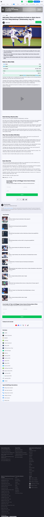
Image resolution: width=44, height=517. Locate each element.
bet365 (5, 332)
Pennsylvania (31, 461)
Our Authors (17, 479)
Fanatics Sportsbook (8, 335)
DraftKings (6, 340)
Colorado (30, 458)
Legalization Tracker (32, 450)
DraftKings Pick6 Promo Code (6, 502)
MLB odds (37, 75)
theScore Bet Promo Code (5, 495)
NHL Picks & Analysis (19, 457)
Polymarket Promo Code (5, 483)
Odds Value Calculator (8, 390)
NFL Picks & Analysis (18, 449)
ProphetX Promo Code (5, 491)
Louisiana (30, 453)
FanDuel (24, 75)
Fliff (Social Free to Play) (8, 348)
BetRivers (6, 353)
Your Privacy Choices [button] (19, 493)
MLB (7, 15)
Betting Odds (6, 400)
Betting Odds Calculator (8, 387)
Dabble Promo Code (4, 503)
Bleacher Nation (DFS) (8, 370)
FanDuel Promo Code (5, 494)
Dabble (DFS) (6, 360)
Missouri (30, 472)
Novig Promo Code (4, 488)
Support (16, 486)
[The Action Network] (22, 1)
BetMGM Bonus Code (5, 480)
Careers (16, 482)
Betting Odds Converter (8, 392)
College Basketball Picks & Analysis (21, 454)
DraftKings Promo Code (5, 492)
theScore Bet (6, 345)
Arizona (30, 456)
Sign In (42, 1)
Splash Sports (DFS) (8, 375)
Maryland (30, 455)
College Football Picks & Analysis (21, 452)
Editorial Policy (17, 480)
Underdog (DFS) (7, 355)
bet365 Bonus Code (4, 481)
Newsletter (17, 490)
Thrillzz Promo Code (4, 511)
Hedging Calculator (7, 395)
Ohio (30, 466)
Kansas (30, 469)
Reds (4, 64)
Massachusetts (31, 467)
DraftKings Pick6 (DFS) (8, 368)
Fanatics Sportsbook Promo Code (7, 478)
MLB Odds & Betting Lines (5, 459)
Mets (4, 66)
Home (4, 15)
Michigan (30, 464)
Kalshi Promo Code (4, 486)
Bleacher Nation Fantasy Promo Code (7, 505)
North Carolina (31, 470)
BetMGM (5, 337)
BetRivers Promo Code (5, 500)
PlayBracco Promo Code (5, 509)
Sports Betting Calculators (10, 385)
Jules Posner (7, 22)
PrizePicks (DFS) (7, 358)
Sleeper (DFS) (6, 363)
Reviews (5, 330)
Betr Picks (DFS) (7, 365)
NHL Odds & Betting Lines (5, 460)
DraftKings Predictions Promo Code (7, 489)
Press (16, 485)
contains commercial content (8, 208)
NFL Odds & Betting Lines (5, 449)
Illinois (30, 463)
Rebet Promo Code (4, 508)
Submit (22, 194)
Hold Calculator (7, 397)
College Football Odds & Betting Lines (7, 452)
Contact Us (17, 491)
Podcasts (16, 488)
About (16, 477)
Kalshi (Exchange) (7, 350)
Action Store (17, 483)
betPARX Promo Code (5, 497)
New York (30, 452)
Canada (30, 473)
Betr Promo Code (4, 506)
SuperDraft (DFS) (7, 378)
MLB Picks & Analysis (19, 455)
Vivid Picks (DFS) (7, 373)
